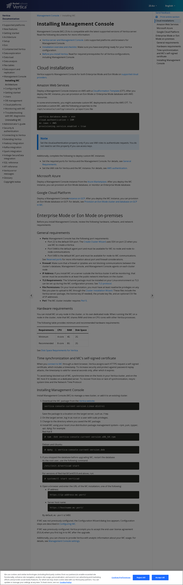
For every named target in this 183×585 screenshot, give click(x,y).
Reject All (141, 577)
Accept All (160, 577)
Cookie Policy (66, 582)
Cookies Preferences (121, 577)
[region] (91, 578)
